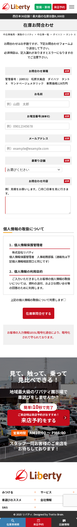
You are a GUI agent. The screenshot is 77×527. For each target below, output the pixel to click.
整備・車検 (43, 7)
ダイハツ (57, 34)
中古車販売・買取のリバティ (18, 34)
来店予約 (59, 7)
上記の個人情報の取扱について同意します (37, 300)
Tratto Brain (56, 514)
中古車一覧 (43, 34)
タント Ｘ (71, 34)
